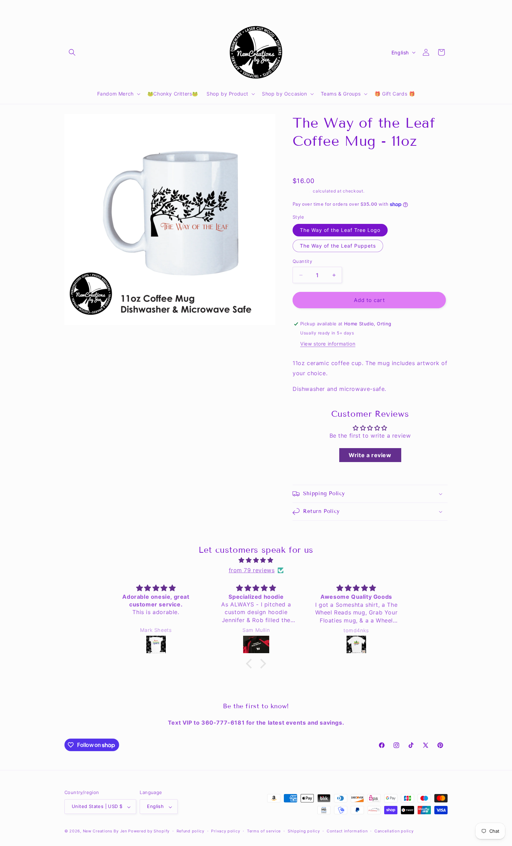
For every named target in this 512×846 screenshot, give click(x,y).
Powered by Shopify (149, 831)
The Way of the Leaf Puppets (338, 246)
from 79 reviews (252, 570)
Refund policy (190, 831)
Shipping (302, 191)
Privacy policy (225, 831)
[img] (256, 560)
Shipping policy (304, 831)
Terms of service (264, 831)
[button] (72, 52)
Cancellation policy (393, 831)
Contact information (347, 831)
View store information (327, 344)
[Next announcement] (330, 9)
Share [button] (307, 163)
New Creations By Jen (105, 831)
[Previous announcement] (181, 9)
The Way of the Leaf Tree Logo (340, 230)
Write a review (370, 455)
